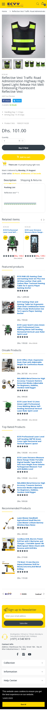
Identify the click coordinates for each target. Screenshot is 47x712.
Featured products (13, 266)
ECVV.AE (5, 74)
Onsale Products (11, 350)
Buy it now (23, 148)
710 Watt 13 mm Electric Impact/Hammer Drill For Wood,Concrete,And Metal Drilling (29, 565)
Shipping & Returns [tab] (31, 180)
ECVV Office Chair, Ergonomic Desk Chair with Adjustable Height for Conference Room (30, 362)
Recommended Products (16, 508)
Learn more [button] (8, 698)
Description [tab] (10, 180)
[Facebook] (17, 655)
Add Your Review (8, 96)
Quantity (5, 137)
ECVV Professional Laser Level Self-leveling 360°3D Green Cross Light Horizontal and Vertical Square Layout (12, 231)
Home (4, 11)
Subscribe (23, 623)
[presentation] (41, 220)
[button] (8, 256)
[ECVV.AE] (15, 4)
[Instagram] (23, 655)
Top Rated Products (13, 427)
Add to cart (25, 157)
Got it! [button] (23, 704)
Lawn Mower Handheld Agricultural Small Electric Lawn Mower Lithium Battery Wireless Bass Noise (30, 521)
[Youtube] (29, 655)
